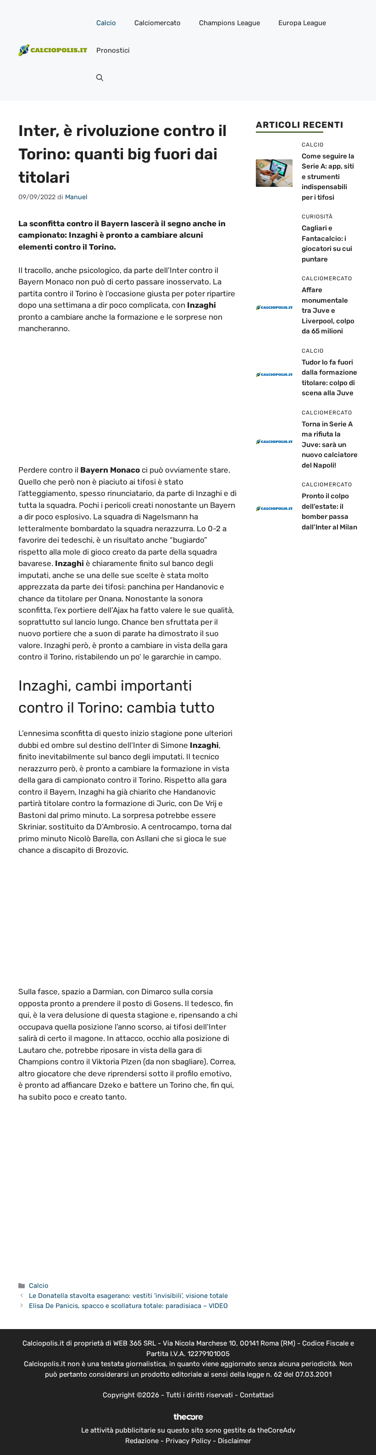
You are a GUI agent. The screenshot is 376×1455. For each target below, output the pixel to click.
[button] (99, 78)
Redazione (142, 1441)
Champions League (229, 23)
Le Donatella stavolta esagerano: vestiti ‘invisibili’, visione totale (128, 1296)
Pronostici (113, 50)
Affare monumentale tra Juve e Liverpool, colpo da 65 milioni (328, 310)
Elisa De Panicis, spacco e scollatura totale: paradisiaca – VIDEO (128, 1306)
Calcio (106, 23)
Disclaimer (234, 1441)
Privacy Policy (188, 1441)
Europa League (302, 23)
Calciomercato (157, 23)
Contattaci (257, 1395)
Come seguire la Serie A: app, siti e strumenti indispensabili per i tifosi (328, 177)
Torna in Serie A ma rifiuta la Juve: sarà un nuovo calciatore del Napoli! (330, 444)
